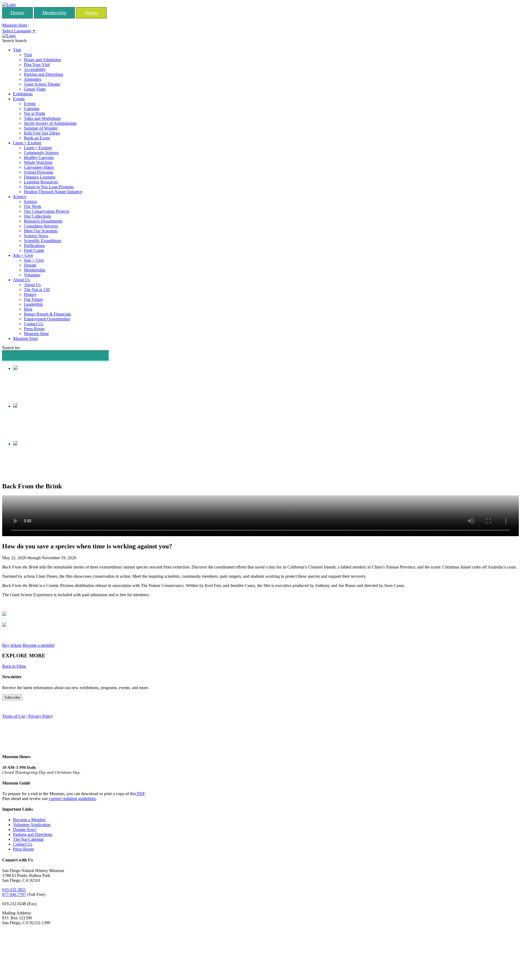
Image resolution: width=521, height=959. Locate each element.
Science (19, 196)
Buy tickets (11, 645)
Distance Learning (39, 177)
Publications (34, 245)
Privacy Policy (40, 716)
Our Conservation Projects (46, 211)
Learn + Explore (27, 142)
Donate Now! (25, 829)
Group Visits (35, 89)
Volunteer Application (31, 824)
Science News (36, 235)
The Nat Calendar (28, 839)
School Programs (38, 172)
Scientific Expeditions (42, 240)
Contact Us (33, 323)
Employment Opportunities (47, 319)
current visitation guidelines (72, 798)
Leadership (33, 304)
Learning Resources (41, 182)
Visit (17, 50)
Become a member (39, 645)
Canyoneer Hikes (39, 167)
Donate (17, 12)
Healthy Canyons (39, 157)
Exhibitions (23, 94)
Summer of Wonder (41, 128)
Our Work (32, 206)
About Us (21, 279)
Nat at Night (34, 113)
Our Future (33, 299)
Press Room (34, 328)
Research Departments (43, 221)
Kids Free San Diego (42, 133)
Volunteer (32, 275)
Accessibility (35, 69)
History (30, 294)
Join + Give (23, 255)
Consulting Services (41, 226)
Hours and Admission (42, 59)
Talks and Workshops (42, 118)
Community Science (41, 152)
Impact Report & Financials (47, 314)
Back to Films (14, 666)
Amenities (32, 79)
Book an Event (37, 138)
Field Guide (34, 250)
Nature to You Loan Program (49, 187)
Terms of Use (13, 716)
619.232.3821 (14, 889)
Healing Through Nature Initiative (53, 191)
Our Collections (37, 216)
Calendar (31, 108)
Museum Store (14, 25)
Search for (11, 347)
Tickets (91, 12)
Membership (54, 12)
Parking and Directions (43, 74)
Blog (28, 309)
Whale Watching (38, 162)
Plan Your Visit (37, 64)
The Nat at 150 (37, 289)
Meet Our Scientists (41, 231)
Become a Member (29, 819)
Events (19, 98)
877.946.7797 (14, 894)
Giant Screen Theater (42, 84)
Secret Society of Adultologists (50, 123)
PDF (140, 793)
